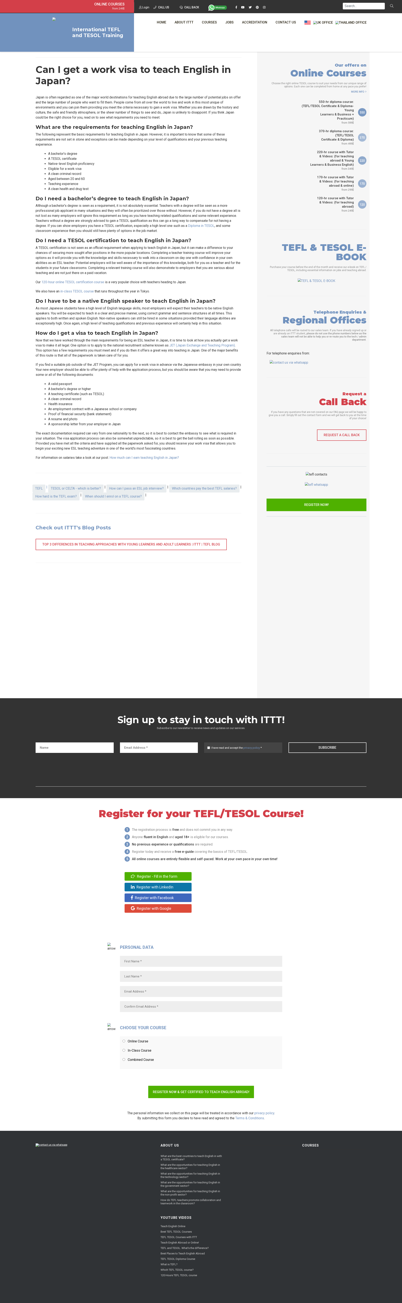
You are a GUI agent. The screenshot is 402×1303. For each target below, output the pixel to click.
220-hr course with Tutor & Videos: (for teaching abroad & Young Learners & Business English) (332, 160)
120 (362, 204)
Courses (209, 22)
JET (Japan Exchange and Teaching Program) (202, 345)
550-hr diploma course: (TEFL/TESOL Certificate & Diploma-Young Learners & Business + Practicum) (328, 112)
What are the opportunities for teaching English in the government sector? (190, 1184)
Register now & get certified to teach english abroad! (201, 1092)
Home (161, 22)
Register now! (316, 505)
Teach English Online (173, 1226)
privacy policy (251, 747)
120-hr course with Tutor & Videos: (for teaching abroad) (335, 204)
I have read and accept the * (236, 747)
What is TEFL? (169, 1264)
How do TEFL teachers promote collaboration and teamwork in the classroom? (191, 1201)
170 (362, 183)
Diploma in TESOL (201, 226)
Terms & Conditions (249, 1118)
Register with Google (153, 908)
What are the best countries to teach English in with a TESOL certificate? (191, 1157)
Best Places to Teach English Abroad (183, 1253)
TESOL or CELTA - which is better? (76, 488)
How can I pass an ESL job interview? (136, 488)
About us (170, 1145)
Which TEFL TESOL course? (177, 1269)
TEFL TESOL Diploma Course (178, 1258)
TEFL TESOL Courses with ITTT (179, 1237)
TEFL (39, 488)
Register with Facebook (154, 898)
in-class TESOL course (77, 291)
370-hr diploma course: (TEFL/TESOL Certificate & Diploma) (336, 137)
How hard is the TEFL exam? (56, 496)
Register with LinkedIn (154, 887)
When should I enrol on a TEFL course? (113, 496)
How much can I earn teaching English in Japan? (144, 458)
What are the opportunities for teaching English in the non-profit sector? (190, 1193)
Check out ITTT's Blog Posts (73, 528)
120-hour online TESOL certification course (72, 282)
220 (362, 160)
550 (362, 112)
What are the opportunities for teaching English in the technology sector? (190, 1175)
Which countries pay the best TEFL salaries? (204, 488)
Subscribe (327, 748)
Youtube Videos (176, 1218)
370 (362, 137)
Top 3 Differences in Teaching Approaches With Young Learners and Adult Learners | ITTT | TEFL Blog (131, 544)
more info (357, 91)
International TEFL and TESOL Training (97, 32)
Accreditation (254, 22)
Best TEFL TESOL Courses (176, 1231)
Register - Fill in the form (156, 876)
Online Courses (109, 4)
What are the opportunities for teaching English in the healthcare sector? (190, 1166)
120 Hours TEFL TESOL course (179, 1275)
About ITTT (184, 22)
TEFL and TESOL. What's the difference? (185, 1248)
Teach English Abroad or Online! (180, 1242)
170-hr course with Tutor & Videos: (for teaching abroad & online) (335, 183)
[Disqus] (138, 631)
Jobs (229, 22)
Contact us (286, 22)
